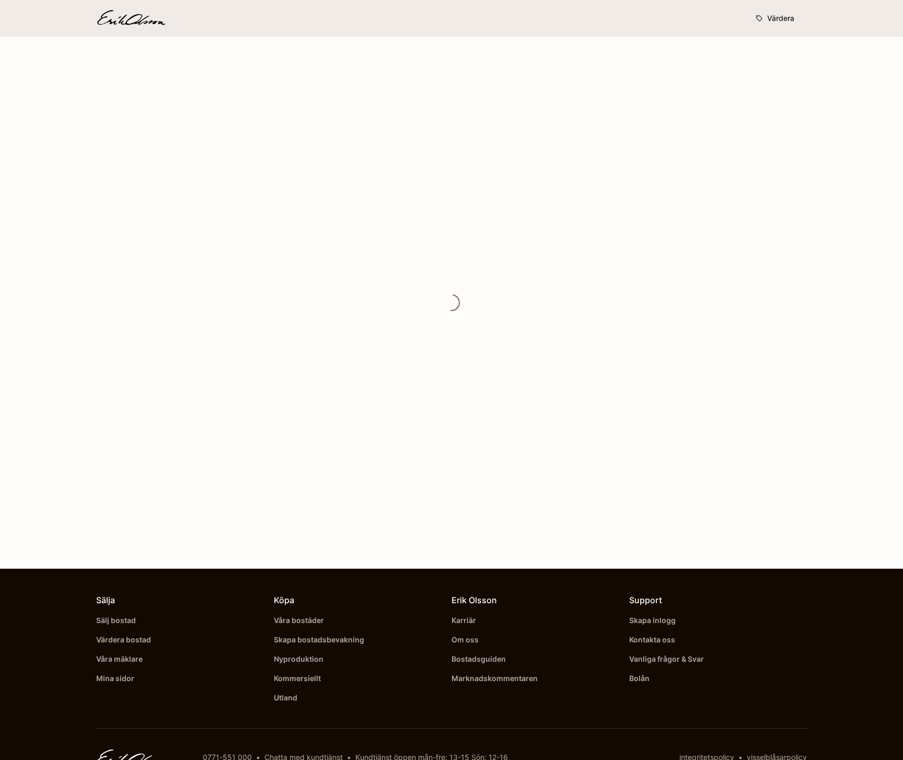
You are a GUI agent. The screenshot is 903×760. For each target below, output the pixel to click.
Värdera (780, 18)
